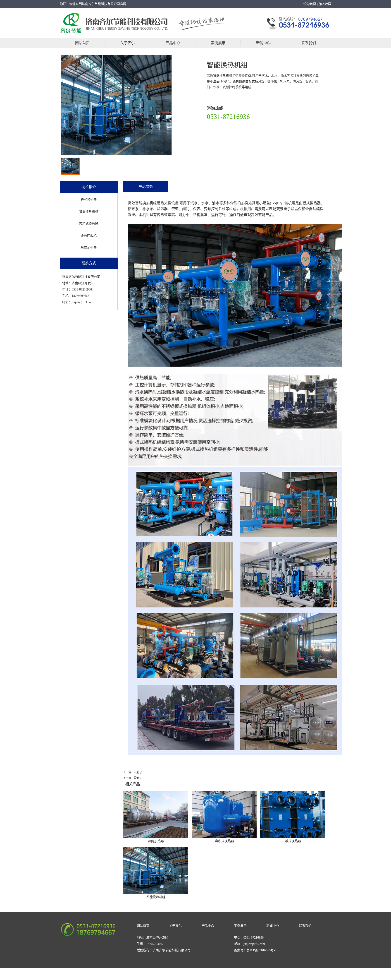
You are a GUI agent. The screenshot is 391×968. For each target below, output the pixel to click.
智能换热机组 (88, 212)
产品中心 (173, 43)
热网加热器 (89, 248)
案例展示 (218, 43)
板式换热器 (89, 200)
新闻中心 (263, 43)
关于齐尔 (127, 43)
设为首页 (309, 4)
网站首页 (82, 43)
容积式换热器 (88, 224)
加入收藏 (325, 4)
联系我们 (308, 43)
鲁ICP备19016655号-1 (262, 950)
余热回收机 (89, 236)
